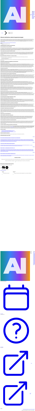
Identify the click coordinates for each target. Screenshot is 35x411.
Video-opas (30, 393)
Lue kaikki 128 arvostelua (3, 170)
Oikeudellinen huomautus (28, 409)
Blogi (31, 363)
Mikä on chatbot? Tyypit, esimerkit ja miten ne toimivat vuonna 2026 (9, 131)
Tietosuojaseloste (33, 409)
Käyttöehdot (24, 409)
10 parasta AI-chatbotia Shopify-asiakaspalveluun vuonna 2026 (8, 130)
